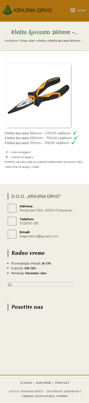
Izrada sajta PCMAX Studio (44, 395)
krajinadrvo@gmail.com (39, 236)
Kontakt (61, 382)
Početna (11, 40)
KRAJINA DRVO (33, 10)
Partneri (43, 382)
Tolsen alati (27, 40)
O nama (26, 382)
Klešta (41, 40)
